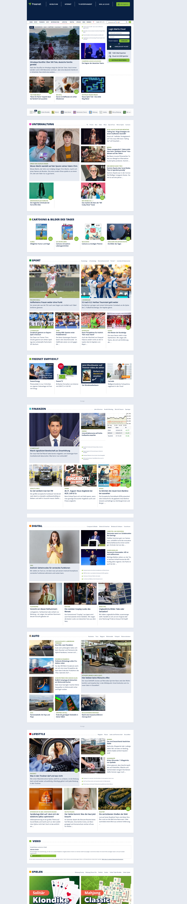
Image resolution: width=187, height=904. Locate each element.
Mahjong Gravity (79, 872)
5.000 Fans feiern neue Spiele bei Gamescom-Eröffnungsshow (95, 573)
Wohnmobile (109, 636)
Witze (105, 124)
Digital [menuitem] (72, 22)
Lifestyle (38, 734)
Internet (68, 4)
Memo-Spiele (120, 124)
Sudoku (106, 872)
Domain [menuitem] (89, 22)
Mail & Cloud (104, 4)
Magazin (102, 636)
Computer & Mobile (92, 526)
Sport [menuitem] (35, 22)
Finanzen (39, 409)
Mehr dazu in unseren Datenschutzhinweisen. (112, 859)
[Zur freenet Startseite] (35, 4)
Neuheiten (91, 636)
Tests (97, 636)
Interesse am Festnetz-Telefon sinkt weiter (91, 576)
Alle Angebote (124, 4)
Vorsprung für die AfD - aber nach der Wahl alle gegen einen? (93, 27)
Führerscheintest (125, 636)
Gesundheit (127, 734)
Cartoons (127, 124)
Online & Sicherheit (104, 526)
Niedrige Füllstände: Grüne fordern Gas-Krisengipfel (94, 455)
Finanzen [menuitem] (42, 22)
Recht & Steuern (119, 409)
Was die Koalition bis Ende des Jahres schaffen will (93, 35)
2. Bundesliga (92, 260)
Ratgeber (100, 734)
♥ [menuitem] (93, 22)
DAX (109, 430)
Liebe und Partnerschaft (116, 734)
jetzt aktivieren (37, 856)
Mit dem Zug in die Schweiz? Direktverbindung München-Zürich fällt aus (98, 784)
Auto (35, 636)
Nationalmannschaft (103, 260)
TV (87, 124)
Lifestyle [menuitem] (64, 22)
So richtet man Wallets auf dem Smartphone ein (93, 578)
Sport (36, 260)
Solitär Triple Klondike (115, 872)
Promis (91, 124)
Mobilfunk (53, 4)
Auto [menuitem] (47, 22)
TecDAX (110, 436)
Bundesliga (84, 260)
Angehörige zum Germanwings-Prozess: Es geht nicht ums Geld (94, 38)
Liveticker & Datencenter (123, 260)
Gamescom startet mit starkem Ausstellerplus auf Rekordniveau (96, 570)
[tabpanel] (54, 47)
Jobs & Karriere (98, 409)
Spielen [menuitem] (78, 22)
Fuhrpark (117, 636)
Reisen (106, 734)
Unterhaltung (43, 124)
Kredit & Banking (108, 409)
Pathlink (100, 872)
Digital (37, 526)
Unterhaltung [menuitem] (55, 22)
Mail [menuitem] (84, 22)
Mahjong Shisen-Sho (91, 872)
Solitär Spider (126, 872)
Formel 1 (113, 260)
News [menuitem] (31, 22)
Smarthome (127, 526)
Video (100, 124)
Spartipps (127, 409)
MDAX (110, 433)
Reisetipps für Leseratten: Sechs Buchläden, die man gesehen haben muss (98, 778)
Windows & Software (116, 526)
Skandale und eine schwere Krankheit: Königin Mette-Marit (94, 31)
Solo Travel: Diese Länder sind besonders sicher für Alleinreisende (96, 781)
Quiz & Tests (111, 124)
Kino (96, 124)
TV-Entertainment (85, 4)
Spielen (37, 872)
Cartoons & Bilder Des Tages (53, 219)
